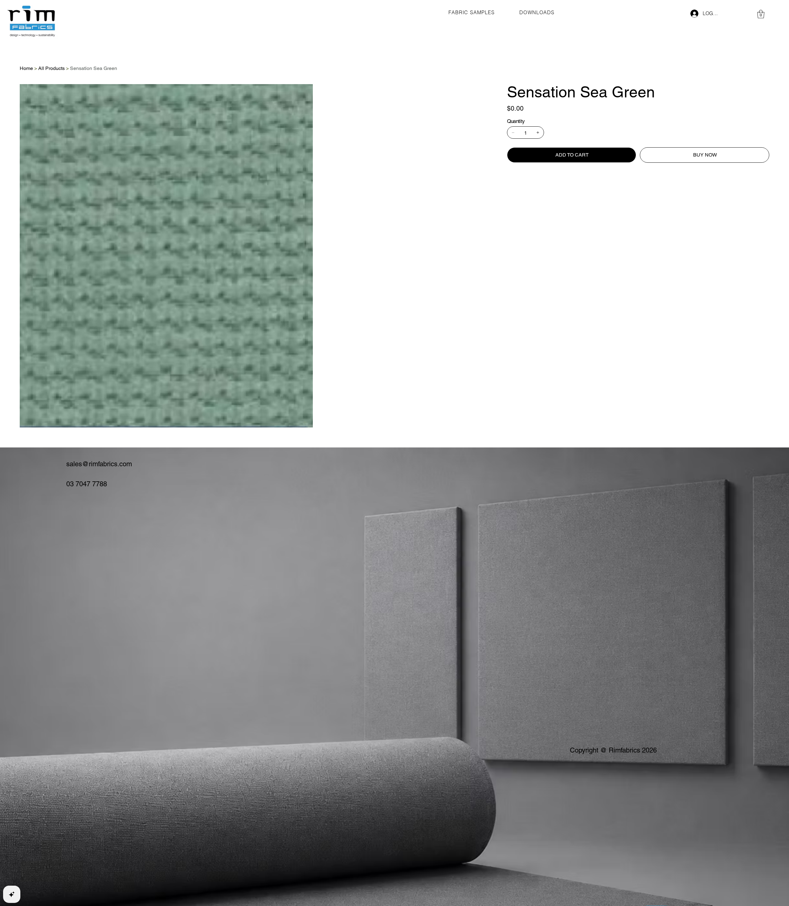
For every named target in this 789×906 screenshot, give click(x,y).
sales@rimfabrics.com (99, 464)
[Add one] (538, 132)
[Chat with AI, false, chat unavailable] (11, 894)
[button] (760, 14)
